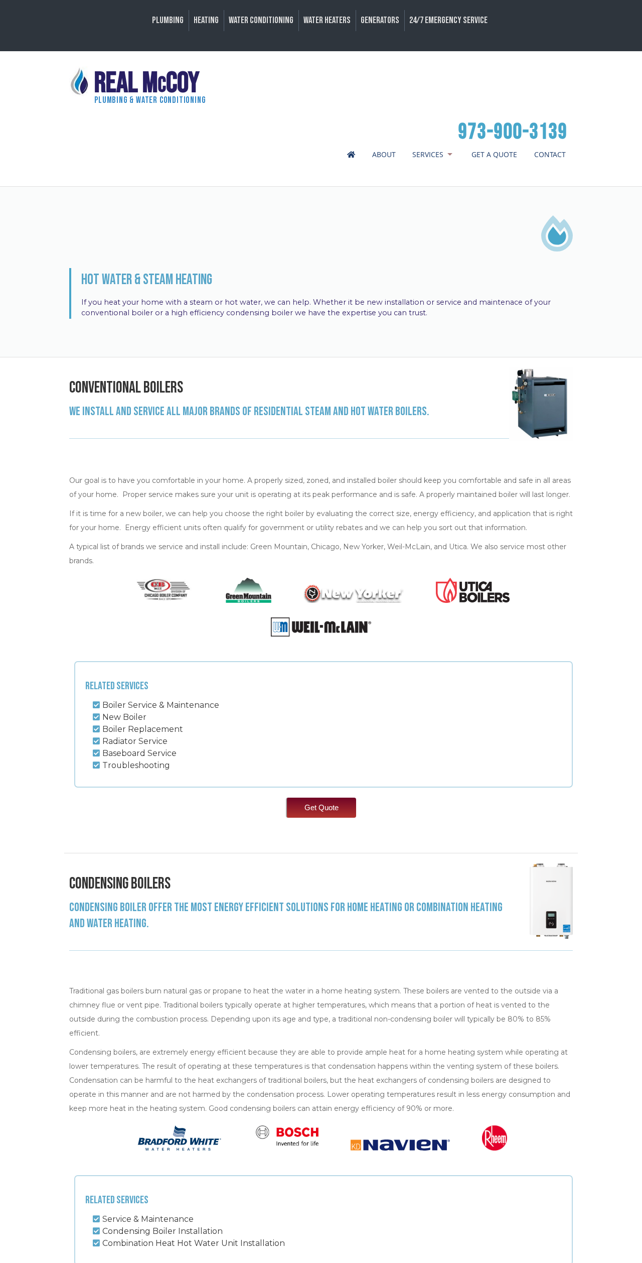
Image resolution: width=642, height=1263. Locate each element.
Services (427, 154)
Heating (206, 20)
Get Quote (321, 807)
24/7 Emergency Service (448, 20)
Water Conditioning (261, 20)
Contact (550, 154)
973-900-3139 (513, 132)
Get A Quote (494, 154)
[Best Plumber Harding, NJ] (348, 155)
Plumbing (168, 20)
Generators (380, 20)
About (384, 154)
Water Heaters (327, 20)
